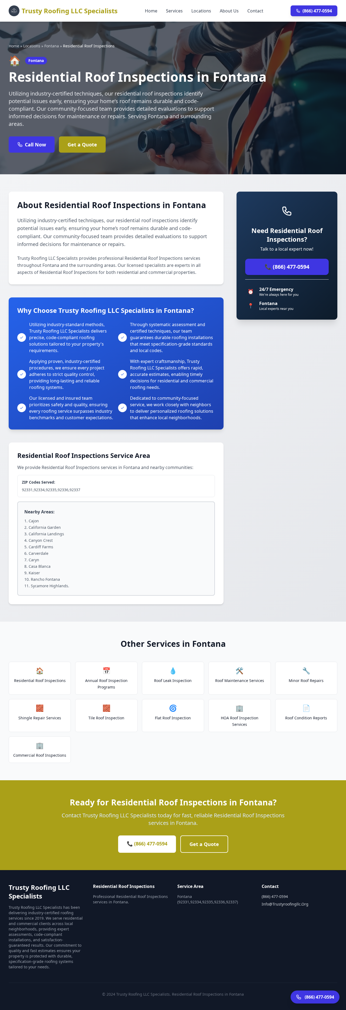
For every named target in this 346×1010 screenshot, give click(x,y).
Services (174, 11)
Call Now (35, 144)
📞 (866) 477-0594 (287, 266)
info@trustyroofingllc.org (285, 904)
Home (151, 11)
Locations (201, 11)
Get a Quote (82, 144)
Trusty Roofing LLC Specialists (70, 10)
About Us (229, 11)
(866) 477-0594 (317, 11)
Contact (255, 11)
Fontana (51, 45)
